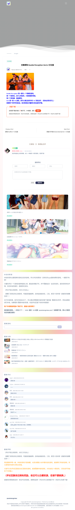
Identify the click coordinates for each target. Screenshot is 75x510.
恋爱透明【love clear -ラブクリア (20, 345)
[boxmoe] (8, 3)
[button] (32, 182)
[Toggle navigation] (66, 3)
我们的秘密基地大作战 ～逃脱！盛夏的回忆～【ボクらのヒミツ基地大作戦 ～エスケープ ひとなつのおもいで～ (40, 361)
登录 (38, 110)
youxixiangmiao (36, 502)
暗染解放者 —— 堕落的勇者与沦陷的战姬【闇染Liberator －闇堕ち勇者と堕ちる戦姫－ (34, 355)
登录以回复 (15, 151)
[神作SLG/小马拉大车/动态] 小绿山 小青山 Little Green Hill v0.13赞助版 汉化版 (32, 339)
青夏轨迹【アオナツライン (18, 350)
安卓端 (9, 61)
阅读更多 (9, 216)
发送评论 (40, 182)
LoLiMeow (51, 502)
